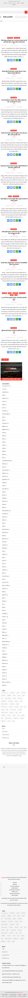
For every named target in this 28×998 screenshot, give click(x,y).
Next (7, 359)
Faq (3, 996)
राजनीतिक (4, 613)
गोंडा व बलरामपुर (5, 470)
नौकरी (3, 526)
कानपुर (3, 445)
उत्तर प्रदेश (4, 293)
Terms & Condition (13, 996)
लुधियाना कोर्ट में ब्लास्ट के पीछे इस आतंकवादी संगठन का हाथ (14, 331)
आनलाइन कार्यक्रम (5, 414)
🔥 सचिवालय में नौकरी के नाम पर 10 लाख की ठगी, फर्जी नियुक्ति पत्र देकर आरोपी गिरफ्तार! (14, 967)
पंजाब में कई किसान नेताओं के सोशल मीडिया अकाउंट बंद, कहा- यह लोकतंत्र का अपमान (14, 101)
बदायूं (3, 557)
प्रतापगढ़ (3, 542)
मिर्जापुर (3, 591)
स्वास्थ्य (3, 676)
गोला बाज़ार (4, 476)
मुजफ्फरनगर (4, 595)
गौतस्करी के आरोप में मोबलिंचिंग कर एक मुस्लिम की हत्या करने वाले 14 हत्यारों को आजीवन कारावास (14, 981)
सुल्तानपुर (4, 669)
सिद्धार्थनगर (4, 660)
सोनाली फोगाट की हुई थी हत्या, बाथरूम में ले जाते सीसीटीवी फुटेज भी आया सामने (14, 263)
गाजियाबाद (4, 464)
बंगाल (3, 551)
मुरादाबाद (3, 601)
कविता (3, 436)
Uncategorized (5, 386)
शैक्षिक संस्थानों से (5, 641)
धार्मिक (3, 520)
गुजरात (3, 467)
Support (19, 994)
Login (14, 3)
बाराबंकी (3, 570)
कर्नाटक (3, 432)
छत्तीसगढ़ (3, 482)
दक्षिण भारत (4, 501)
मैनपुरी (3, 607)
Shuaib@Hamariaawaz (10, 337)
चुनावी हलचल (10, 38)
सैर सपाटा (4, 673)
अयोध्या (3, 401)
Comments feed (5, 734)
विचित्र (3, 632)
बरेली (3, 560)
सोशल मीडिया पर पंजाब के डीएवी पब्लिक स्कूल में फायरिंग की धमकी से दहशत (14, 199)
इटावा (3, 417)
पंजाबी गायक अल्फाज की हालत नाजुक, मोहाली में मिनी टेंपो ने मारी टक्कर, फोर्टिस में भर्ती (14, 166)
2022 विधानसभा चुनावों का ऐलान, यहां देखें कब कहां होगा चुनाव (14, 298)
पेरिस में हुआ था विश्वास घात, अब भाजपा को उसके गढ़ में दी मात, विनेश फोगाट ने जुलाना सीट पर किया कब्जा (14, 41)
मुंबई (3, 598)
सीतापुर (3, 666)
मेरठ (3, 604)
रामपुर (3, 620)
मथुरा (3, 579)
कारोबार (3, 448)
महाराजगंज (4, 588)
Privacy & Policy (5, 994)
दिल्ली (3, 507)
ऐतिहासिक (4, 426)
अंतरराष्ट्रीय (4, 392)
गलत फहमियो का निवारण (6, 461)
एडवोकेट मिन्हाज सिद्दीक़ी (14, 236)
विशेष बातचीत (4, 635)
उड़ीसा (3, 420)
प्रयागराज (4, 545)
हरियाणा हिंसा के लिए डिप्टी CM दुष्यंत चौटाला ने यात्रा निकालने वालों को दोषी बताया (14, 72)
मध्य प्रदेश (4, 582)
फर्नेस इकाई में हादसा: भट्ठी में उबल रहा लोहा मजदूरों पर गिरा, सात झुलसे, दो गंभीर (14, 232)
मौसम (3, 610)
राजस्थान (3, 616)
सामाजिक (3, 654)
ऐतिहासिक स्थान (5, 429)
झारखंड (3, 495)
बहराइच (3, 567)
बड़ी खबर (3, 554)
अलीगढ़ (3, 404)
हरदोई (3, 679)
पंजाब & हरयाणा (17, 38)
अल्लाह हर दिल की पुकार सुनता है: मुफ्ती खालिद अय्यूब (11, 977)
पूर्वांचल (12, 295)
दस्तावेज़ (3, 504)
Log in (3, 728)
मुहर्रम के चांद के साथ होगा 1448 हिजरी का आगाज (10, 974)
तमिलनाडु (4, 498)
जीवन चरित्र (4, 489)
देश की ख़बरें (4, 514)
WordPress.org (5, 737)
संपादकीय (4, 648)
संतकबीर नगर (4, 645)
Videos (3, 389)
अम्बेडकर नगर (4, 398)
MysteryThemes (19, 992)
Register (22, 3)
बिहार (3, 573)
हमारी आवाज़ (3, 877)
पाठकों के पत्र (4, 532)
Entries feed (4, 731)
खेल (3, 457)
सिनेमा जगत (4, 663)
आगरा (3, 407)
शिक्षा (3, 638)
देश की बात (4, 517)
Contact (5, 3)
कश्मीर (3, 439)
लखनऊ (3, 623)
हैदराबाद (3, 685)
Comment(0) (24, 45)
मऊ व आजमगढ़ (5, 576)
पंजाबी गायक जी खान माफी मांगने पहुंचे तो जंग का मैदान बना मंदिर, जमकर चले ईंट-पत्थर (14, 134)
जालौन (3, 485)
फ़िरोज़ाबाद (4, 548)
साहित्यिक (4, 657)
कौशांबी (3, 451)
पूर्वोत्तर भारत (4, 538)
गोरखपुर (9, 293)
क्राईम (10, 196)
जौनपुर (3, 492)
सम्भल (3, 651)
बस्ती (16, 295)
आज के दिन (4, 411)
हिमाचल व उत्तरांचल (5, 682)
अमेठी (3, 395)
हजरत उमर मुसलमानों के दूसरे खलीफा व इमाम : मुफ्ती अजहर (12, 971)
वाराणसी (3, 629)
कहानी (3, 442)
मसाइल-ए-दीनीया (5, 585)
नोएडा (3, 523)
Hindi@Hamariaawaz (14, 45)
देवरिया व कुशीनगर (5, 510)
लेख (3, 626)
